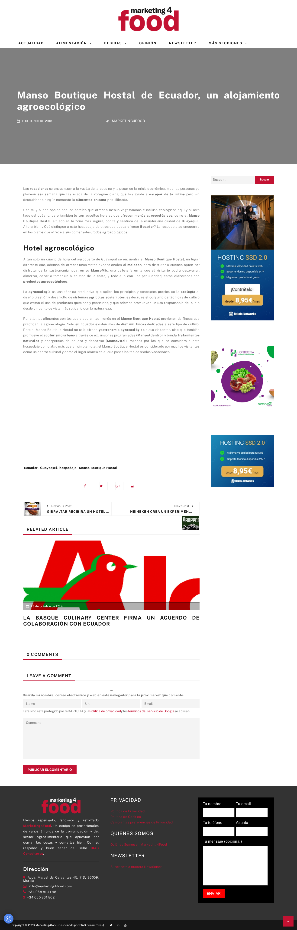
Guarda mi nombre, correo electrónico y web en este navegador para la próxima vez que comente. (103, 695)
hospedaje (68, 468)
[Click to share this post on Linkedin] (135, 486)
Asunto (242, 823)
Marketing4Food (128, 121)
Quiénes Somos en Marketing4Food (138, 844)
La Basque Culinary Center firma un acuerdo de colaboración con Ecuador (111, 621)
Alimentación (71, 43)
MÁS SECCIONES (225, 43)
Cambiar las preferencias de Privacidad (141, 822)
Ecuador (31, 468)
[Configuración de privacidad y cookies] (8, 919)
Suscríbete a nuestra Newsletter (136, 867)
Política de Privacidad (127, 811)
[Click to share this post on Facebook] (88, 486)
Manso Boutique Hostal (98, 468)
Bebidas (113, 43)
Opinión (148, 43)
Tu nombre (212, 804)
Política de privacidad (105, 711)
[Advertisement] (111, 412)
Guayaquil (48, 468)
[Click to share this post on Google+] (119, 486)
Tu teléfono (213, 823)
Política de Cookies (125, 817)
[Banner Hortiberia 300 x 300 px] (242, 377)
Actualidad (31, 43)
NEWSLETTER (182, 43)
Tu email (243, 804)
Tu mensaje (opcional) (222, 841)
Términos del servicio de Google (151, 711)
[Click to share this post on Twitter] (104, 486)
